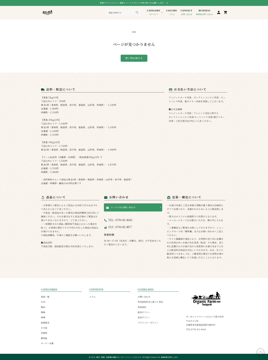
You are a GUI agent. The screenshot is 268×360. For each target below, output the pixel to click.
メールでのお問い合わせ (121, 207)
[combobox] (123, 12)
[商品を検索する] (137, 12)
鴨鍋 (43, 312)
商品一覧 (45, 296)
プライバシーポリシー (148, 322)
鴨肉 (43, 307)
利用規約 (142, 307)
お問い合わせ (186, 12)
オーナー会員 (47, 343)
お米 (43, 301)
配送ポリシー (144, 312)
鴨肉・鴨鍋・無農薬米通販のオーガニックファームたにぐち (118, 357)
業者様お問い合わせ (204, 12)
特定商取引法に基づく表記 (150, 301)
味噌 (43, 317)
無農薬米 (45, 322)
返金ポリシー (144, 317)
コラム (171, 12)
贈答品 (44, 338)
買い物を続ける (134, 58)
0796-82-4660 (198, 329)
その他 (44, 327)
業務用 (44, 332)
